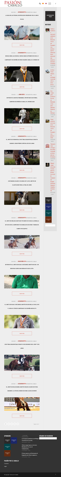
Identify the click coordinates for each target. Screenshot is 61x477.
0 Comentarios (21, 12)
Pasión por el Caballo (32, 12)
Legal (5, 466)
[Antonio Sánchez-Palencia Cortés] (22, 33)
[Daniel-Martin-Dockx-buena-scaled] (22, 281)
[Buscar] (39, 3)
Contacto (6, 463)
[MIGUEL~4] (22, 74)
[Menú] (49, 3)
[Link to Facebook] (55, 3)
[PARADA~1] (22, 198)
